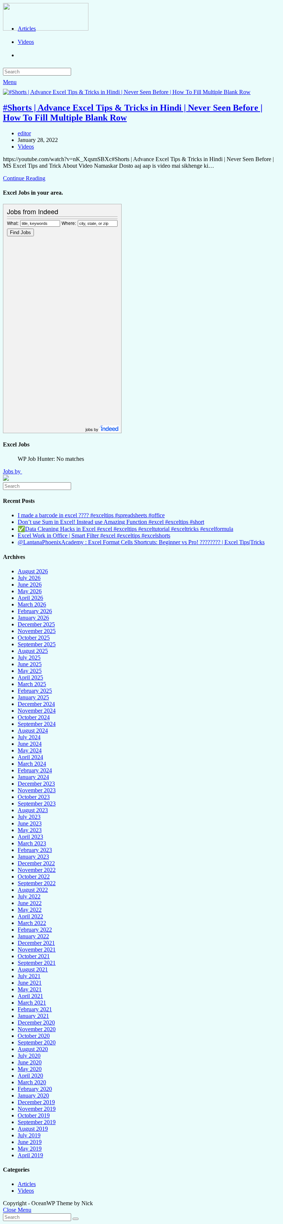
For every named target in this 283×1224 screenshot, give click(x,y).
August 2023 (33, 810)
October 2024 (34, 717)
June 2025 (30, 664)
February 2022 (35, 929)
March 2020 (32, 1082)
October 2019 (34, 1115)
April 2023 (30, 837)
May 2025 (30, 671)
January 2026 (33, 618)
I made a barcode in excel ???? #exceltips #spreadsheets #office (91, 515)
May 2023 (30, 830)
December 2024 (36, 704)
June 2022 (30, 903)
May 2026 (30, 591)
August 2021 (33, 969)
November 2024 (37, 710)
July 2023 (29, 817)
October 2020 (34, 1036)
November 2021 (37, 949)
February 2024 (35, 770)
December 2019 (36, 1102)
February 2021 (35, 1009)
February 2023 (35, 850)
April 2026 (30, 598)
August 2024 (33, 730)
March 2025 (32, 684)
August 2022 (33, 890)
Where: (69, 223)
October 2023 (34, 797)
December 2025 (36, 624)
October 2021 (34, 956)
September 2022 (37, 883)
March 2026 (32, 604)
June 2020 (30, 1062)
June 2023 (30, 823)
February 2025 (35, 691)
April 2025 (30, 677)
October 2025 (34, 637)
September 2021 (37, 963)
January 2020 (33, 1095)
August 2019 (33, 1129)
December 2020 (36, 1022)
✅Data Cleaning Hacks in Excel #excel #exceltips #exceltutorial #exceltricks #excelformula (125, 529)
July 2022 (29, 896)
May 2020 (30, 1069)
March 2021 (32, 1002)
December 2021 (36, 943)
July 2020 (29, 1056)
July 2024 (29, 737)
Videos (26, 146)
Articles (27, 1184)
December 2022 (36, 863)
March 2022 (32, 923)
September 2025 (37, 644)
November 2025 (37, 631)
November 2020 (37, 1029)
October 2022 (34, 876)
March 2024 (32, 764)
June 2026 (30, 584)
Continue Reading (24, 178)
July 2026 (29, 578)
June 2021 (30, 983)
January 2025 (33, 697)
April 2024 (30, 757)
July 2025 (29, 657)
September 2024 (37, 724)
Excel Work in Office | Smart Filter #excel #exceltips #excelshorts (94, 535)
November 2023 (37, 790)
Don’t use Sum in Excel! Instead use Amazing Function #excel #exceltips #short (111, 522)
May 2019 (30, 1148)
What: (12, 223)
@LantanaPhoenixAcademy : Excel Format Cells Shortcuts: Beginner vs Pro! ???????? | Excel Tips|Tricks (141, 542)
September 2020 (37, 1042)
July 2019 (29, 1135)
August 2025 (33, 651)
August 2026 (33, 571)
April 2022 (30, 916)
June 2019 (30, 1142)
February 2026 (35, 611)
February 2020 (35, 1089)
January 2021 (33, 1016)
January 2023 (33, 856)
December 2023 (36, 783)
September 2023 (37, 803)
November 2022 (37, 870)
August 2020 (33, 1049)
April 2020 (30, 1075)
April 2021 (30, 996)
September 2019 (37, 1122)
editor (24, 133)
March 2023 (32, 843)
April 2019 (30, 1155)
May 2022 (30, 910)
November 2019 (37, 1109)
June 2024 (30, 744)
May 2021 (30, 989)
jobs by (92, 429)
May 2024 (30, 750)
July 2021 (29, 976)
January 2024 (33, 777)
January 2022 (33, 936)
